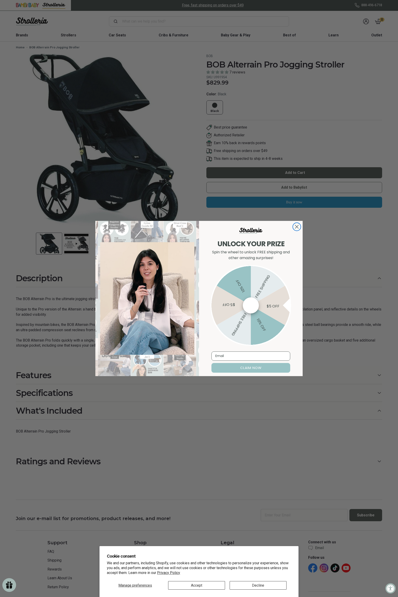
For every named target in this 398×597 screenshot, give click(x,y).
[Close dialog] (297, 227)
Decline (258, 585)
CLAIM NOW (251, 367)
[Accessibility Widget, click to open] (390, 588)
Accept (196, 585)
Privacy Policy (168, 573)
